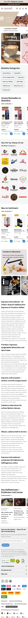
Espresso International (12, 610)
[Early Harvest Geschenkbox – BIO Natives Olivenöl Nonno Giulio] (19, 221)
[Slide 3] (14, 19)
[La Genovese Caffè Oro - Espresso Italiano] (7, 113)
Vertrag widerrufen (11, 606)
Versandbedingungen (20, 604)
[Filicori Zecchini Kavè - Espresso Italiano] (19, 113)
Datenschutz (22, 551)
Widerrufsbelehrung (7, 604)
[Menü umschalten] (2, 8)
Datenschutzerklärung (15, 601)
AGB (2, 606)
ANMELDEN (5, 545)
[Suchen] (23, 8)
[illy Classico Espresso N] (7, 221)
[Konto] (20, 8)
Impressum (4, 601)
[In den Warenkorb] (11, 133)
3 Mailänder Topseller (17, 1)
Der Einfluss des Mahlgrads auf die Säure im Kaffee (19, 513)
